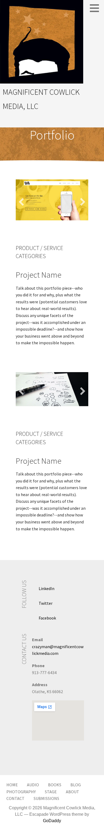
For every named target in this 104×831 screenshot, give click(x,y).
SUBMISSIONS (46, 798)
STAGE (51, 791)
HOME (12, 784)
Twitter (46, 603)
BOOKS (54, 784)
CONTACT (15, 798)
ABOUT (72, 791)
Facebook (47, 618)
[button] (21, 202)
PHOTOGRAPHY (21, 791)
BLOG (75, 784)
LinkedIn (46, 588)
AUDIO (33, 784)
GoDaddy (52, 820)
